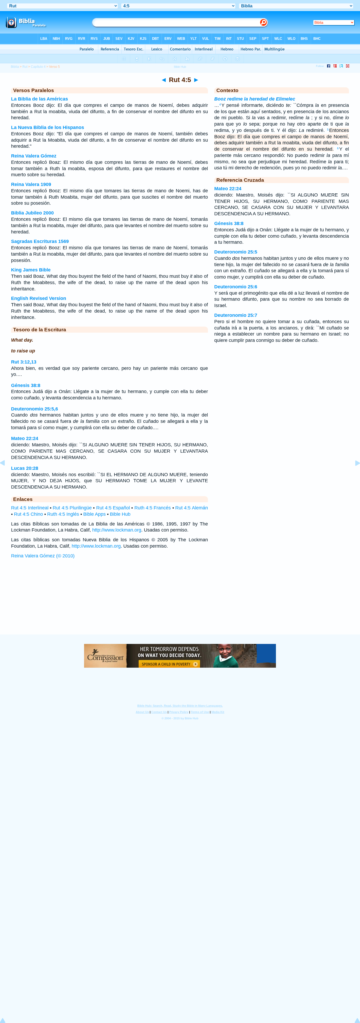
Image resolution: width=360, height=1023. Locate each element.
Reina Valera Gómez (33, 156)
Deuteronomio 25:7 (235, 315)
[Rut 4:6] (353, 474)
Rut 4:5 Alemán (191, 507)
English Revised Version (38, 298)
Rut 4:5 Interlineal (29, 507)
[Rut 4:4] (6, 474)
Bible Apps (94, 514)
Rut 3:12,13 (23, 362)
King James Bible (31, 270)
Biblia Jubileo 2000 (32, 213)
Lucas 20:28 (24, 468)
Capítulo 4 (38, 67)
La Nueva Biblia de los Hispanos (47, 127)
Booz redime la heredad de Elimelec (254, 99)
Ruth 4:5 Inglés (63, 514)
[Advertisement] (180, 601)
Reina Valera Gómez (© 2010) (43, 555)
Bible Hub (120, 514)
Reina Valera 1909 (31, 184)
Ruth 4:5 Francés (152, 507)
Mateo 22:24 (24, 438)
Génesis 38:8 (25, 385)
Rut (24, 67)
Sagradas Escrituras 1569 (40, 241)
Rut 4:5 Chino (28, 514)
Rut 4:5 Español (113, 507)
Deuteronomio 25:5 (235, 252)
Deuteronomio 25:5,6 (34, 409)
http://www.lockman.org (116, 530)
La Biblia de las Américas (39, 99)
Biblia (15, 67)
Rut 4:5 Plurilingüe (72, 507)
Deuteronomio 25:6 (235, 286)
